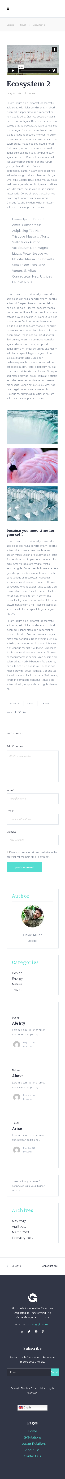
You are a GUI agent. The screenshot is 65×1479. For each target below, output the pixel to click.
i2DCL (41, 1400)
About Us (32, 1450)
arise (17, 1128)
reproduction (49, 1266)
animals (14, 703)
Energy (17, 978)
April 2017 (19, 1226)
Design (17, 973)
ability (18, 1023)
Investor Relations (32, 1443)
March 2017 (20, 1232)
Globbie (10, 25)
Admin (29, 1046)
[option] (32, 1032)
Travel (23, 25)
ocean (45, 703)
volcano (16, 1266)
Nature (17, 984)
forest (30, 703)
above (18, 1076)
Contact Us (32, 1456)
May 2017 (19, 1221)
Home (32, 1431)
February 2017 (22, 1238)
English (28, 1407)
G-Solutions (32, 1437)
